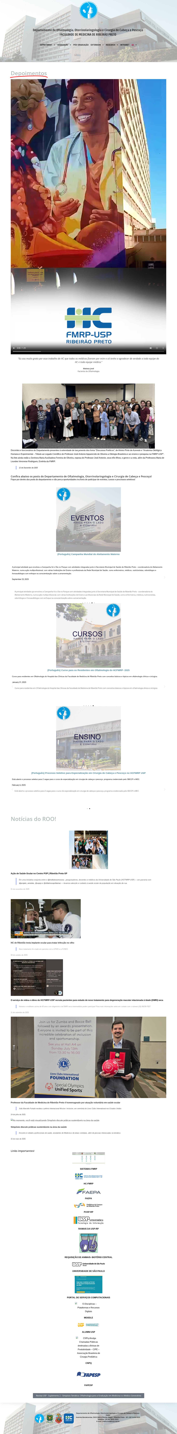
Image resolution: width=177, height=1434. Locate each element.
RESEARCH (110, 45)
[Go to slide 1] (83, 705)
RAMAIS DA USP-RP (88, 1229)
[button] (12, 577)
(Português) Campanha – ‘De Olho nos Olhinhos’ (89, 554)
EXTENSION (96, 45)
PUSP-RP (88, 1212)
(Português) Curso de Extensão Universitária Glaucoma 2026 (88, 670)
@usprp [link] (38, 883)
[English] (134, 45)
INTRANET (124, 45)
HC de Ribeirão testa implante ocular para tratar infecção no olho (42, 943)
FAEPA (88, 1198)
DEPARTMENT (46, 45)
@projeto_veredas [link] (26, 883)
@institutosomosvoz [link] (56, 880)
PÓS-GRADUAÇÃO (81, 45)
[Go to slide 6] (94, 602)
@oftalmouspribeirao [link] (52, 883)
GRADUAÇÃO (62, 45)
